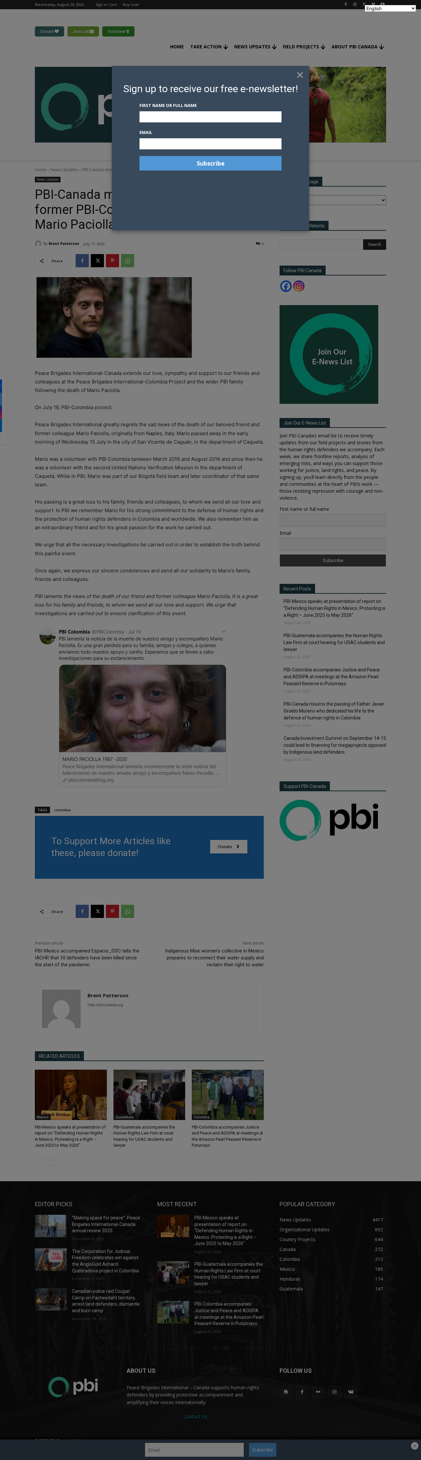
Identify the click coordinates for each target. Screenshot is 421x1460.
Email (145, 132)
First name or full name (168, 105)
